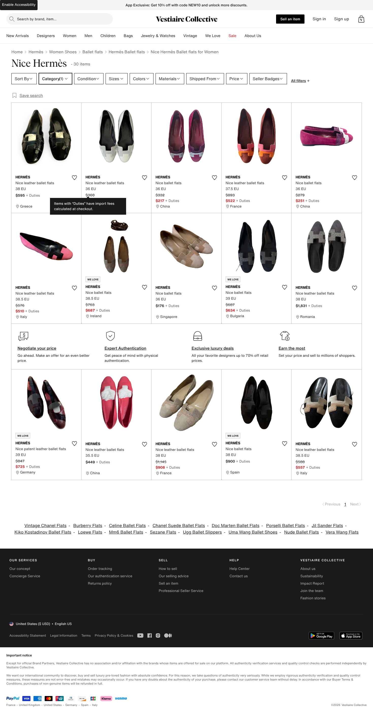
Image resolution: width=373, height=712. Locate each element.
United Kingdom (29, 705)
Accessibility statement (27, 635)
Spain (85, 705)
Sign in (319, 19)
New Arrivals (17, 36)
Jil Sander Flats (327, 525)
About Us (253, 36)
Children (108, 36)
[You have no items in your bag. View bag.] (361, 19)
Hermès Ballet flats (127, 52)
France (10, 705)
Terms (86, 635)
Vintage (190, 36)
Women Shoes (63, 52)
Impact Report (312, 583)
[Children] (119, 36)
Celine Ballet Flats (127, 525)
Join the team (311, 591)
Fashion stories (313, 598)
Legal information (63, 635)
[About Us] (265, 36)
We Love (213, 36)
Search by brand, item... (37, 19)
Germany (71, 705)
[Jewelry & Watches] (179, 36)
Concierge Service (24, 576)
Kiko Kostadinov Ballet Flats (42, 532)
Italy (95, 705)
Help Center (240, 568)
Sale (232, 36)
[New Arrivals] (33, 36)
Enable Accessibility (19, 4)
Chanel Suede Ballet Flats (178, 525)
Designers (46, 36)
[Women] (80, 36)
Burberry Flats (87, 525)
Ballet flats (92, 52)
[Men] (96, 36)
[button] (361, 19)
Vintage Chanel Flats (45, 525)
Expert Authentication (125, 348)
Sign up (341, 19)
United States (53, 705)
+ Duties (33, 195)
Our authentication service (110, 576)
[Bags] (137, 36)
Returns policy (100, 583)
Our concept (19, 568)
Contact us (239, 576)
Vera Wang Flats (342, 532)
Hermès (35, 52)
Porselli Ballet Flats (285, 525)
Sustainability (311, 576)
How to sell (168, 568)
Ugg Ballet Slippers (202, 532)
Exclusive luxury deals (213, 348)
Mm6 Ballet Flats (126, 532)
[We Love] (225, 36)
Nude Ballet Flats (301, 532)
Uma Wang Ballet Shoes (253, 532)
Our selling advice (174, 576)
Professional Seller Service (181, 591)
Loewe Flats (90, 532)
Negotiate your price (37, 348)
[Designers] (59, 36)
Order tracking (100, 568)
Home (17, 52)
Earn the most (292, 348)
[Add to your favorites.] (74, 178)
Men (88, 36)
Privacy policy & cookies (114, 635)
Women (69, 36)
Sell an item (290, 19)
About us (307, 568)
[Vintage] (201, 36)
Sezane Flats (163, 532)
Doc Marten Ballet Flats (235, 525)
